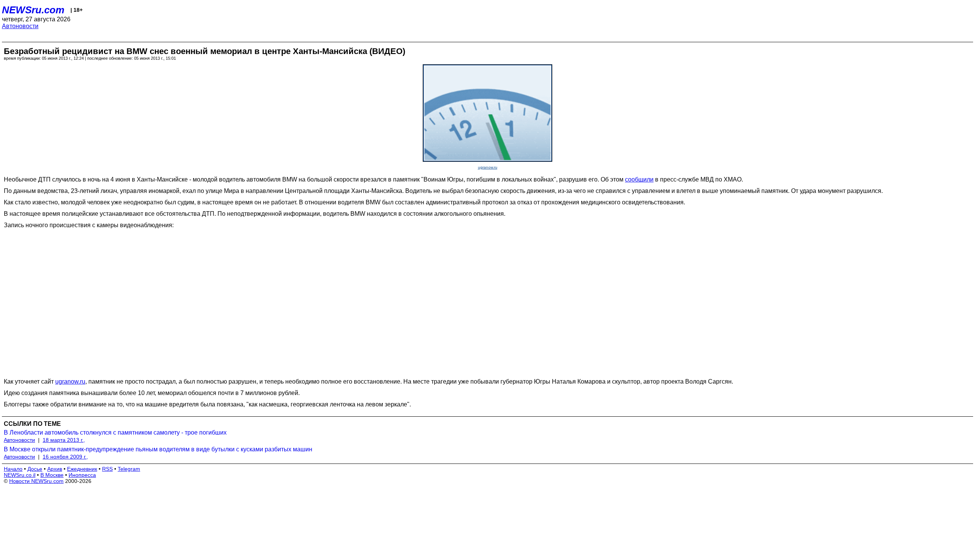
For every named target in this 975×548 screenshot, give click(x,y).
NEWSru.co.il (19, 475)
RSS (107, 469)
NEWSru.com (33, 10)
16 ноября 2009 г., (65, 457)
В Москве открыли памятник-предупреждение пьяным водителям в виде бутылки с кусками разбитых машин (158, 449)
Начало (13, 469)
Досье (34, 469)
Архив (54, 469)
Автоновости (20, 26)
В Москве (52, 475)
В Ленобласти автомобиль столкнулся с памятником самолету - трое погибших (115, 432)
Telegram (129, 469)
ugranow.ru (487, 167)
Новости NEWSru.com (36, 481)
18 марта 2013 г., (64, 440)
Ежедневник (82, 469)
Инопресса (82, 475)
